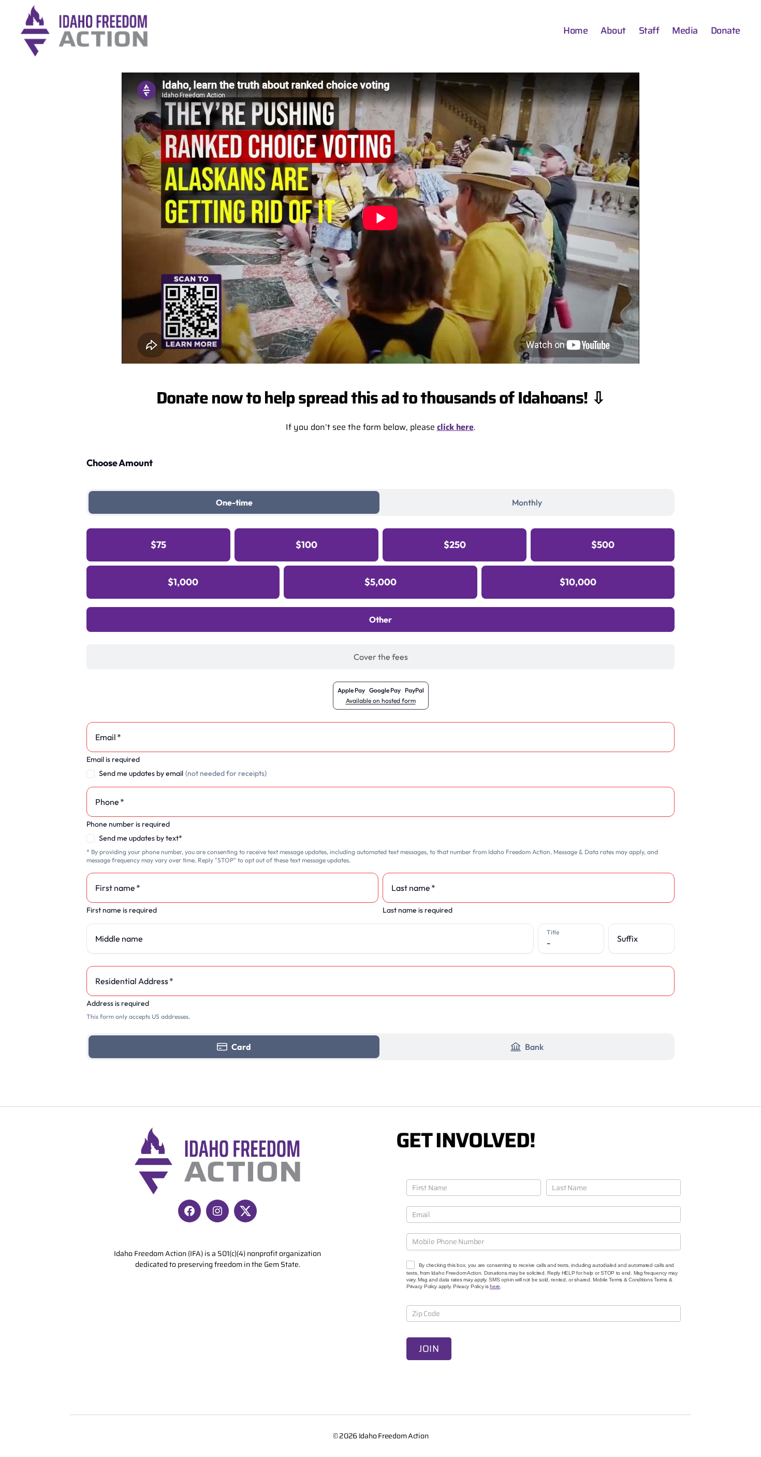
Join (429, 1348)
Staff (649, 31)
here (495, 1286)
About (613, 31)
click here (455, 427)
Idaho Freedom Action (394, 1435)
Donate (725, 31)
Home (575, 31)
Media (685, 31)
